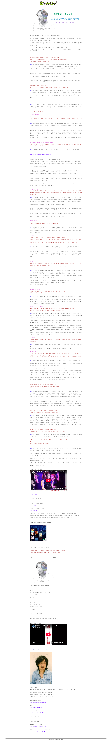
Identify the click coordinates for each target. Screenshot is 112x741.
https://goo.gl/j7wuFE (34, 505)
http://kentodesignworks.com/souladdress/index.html (39, 620)
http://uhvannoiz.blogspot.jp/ (35, 717)
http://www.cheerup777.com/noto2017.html (38, 726)
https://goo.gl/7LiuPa (34, 543)
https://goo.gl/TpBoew (34, 494)
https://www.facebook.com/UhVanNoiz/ (37, 712)
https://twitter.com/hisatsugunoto (36, 707)
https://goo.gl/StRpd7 (34, 499)
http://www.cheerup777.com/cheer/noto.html (38, 731)
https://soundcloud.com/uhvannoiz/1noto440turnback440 (40, 154)
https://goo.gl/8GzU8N (34, 510)
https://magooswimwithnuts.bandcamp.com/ (38, 702)
